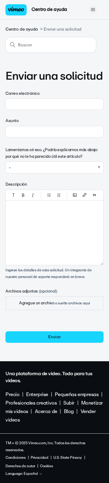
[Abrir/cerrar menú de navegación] (93, 10)
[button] (13, 195)
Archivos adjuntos (31, 291)
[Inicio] (16, 9)
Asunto (11, 120)
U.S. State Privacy (67, 458)
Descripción (16, 184)
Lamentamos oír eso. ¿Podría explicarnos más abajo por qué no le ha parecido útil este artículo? (51, 153)
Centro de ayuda (49, 9)
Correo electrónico (22, 93)
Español (31, 474)
